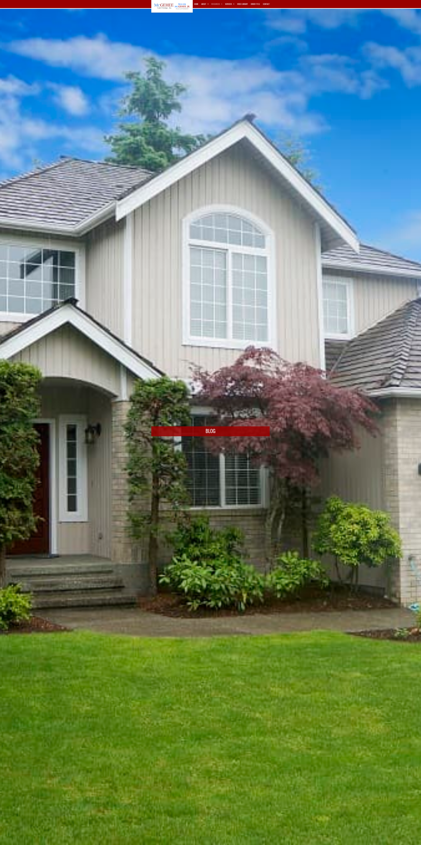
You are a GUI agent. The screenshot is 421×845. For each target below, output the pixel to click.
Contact (266, 4)
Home (196, 4)
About (203, 4)
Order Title (255, 4)
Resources (215, 4)
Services (228, 4)
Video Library (242, 4)
